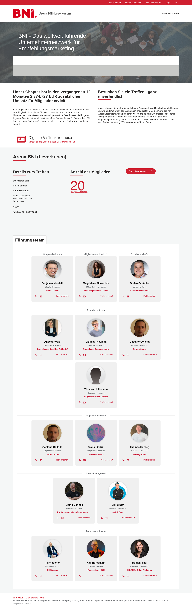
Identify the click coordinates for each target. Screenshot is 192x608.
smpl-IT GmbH (118, 512)
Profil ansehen (62, 296)
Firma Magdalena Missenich (96, 290)
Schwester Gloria (96, 454)
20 (78, 185)
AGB (42, 597)
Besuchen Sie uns (138, 171)
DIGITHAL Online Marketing (139, 570)
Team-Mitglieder (170, 13)
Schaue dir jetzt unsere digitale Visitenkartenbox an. (51, 141)
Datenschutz (32, 597)
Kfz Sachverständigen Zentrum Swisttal (74, 512)
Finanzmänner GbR (96, 570)
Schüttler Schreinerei (139, 290)
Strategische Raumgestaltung (96, 349)
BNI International (153, 2)
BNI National (115, 2)
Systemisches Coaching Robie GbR (52, 349)
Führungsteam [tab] (30, 240)
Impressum (18, 597)
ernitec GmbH (52, 290)
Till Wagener (52, 570)
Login (168, 2)
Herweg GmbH (139, 454)
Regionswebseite (133, 2)
